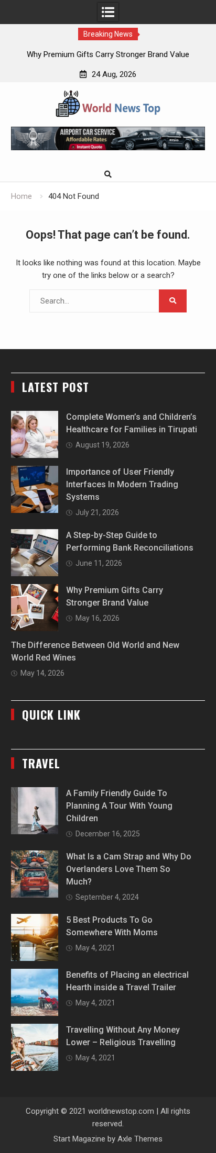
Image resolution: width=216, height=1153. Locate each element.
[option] (108, 54)
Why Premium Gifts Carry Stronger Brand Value (108, 54)
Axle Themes (140, 1139)
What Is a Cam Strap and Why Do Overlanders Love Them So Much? (128, 869)
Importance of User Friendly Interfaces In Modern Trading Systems (122, 484)
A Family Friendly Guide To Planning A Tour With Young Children (119, 805)
